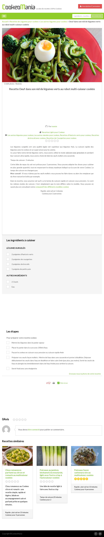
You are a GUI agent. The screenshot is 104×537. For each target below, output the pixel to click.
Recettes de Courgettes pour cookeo (61, 138)
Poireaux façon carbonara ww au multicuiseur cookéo (83, 472)
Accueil (5, 21)
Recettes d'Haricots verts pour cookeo (75, 135)
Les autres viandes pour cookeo (46, 135)
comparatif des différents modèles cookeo (52, 187)
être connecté (34, 429)
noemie (54, 126)
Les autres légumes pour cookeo (53, 21)
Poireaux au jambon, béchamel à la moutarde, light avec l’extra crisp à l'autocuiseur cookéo (51, 474)
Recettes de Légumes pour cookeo (24, 21)
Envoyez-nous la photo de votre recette (85, 374)
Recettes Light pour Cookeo (53, 132)
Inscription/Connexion (90, 6)
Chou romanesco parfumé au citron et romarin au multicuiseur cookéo (16, 474)
